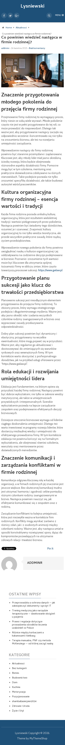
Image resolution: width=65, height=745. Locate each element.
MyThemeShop (38, 738)
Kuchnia (16, 687)
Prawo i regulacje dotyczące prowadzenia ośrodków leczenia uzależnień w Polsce (29, 625)
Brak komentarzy (37, 48)
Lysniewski (32, 7)
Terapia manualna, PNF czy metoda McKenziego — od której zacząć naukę (32, 642)
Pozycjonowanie (21, 697)
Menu (58, 15)
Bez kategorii (19, 669)
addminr (5, 48)
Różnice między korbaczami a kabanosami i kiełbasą (28, 634)
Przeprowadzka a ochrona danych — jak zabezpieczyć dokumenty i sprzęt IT (33, 604)
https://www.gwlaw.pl (50, 270)
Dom (14, 683)
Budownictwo (19, 678)
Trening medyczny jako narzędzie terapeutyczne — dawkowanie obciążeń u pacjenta (33, 614)
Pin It (50, 548)
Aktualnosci (18, 664)
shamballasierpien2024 (24, 702)
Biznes (15, 673)
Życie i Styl (18, 711)
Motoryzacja (19, 692)
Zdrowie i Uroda (21, 706)
